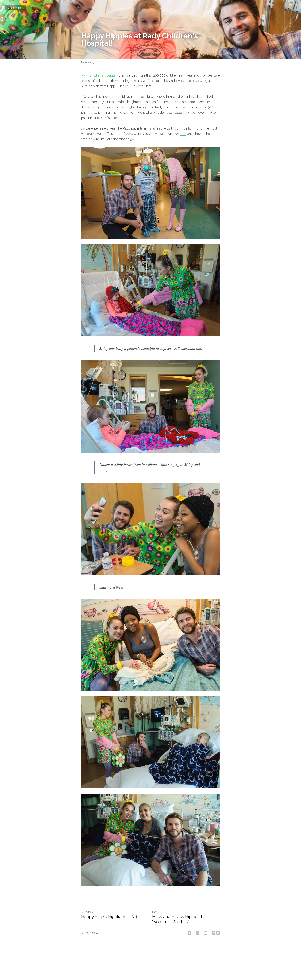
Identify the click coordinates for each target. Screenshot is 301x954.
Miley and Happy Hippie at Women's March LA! (177, 919)
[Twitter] (197, 933)
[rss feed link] (218, 933)
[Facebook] (189, 933)
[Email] (213, 933)
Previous (88, 912)
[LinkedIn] (205, 933)
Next (154, 912)
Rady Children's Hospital (98, 75)
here (183, 133)
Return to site (17, 7)
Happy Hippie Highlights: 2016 (109, 916)
